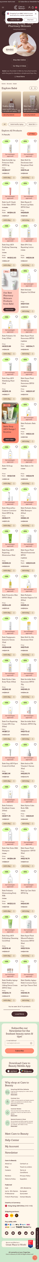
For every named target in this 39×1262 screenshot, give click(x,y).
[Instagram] (6, 1233)
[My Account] (29, 7)
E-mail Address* (12, 1040)
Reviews (8, 1176)
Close (35, 14)
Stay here (30, 20)
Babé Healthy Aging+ (17, 124)
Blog (6, 1167)
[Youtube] (32, 1233)
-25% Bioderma (25, 1188)
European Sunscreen (24, 1192)
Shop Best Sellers (19, 60)
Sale (6, 1188)
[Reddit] (26, 1233)
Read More (20, 77)
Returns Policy (10, 1179)
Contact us (24, 1164)
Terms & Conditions (24, 1171)
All (4, 124)
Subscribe (19, 1051)
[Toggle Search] (6, 7)
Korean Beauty (25, 1197)
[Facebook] (13, 1233)
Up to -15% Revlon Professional (11, 1192)
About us (8, 1164)
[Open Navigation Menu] (3, 7)
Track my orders (26, 1167)
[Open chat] (34, 1257)
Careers (8, 1170)
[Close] (37, 1229)
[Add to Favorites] (16, 141)
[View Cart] (33, 7)
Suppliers (23, 1179)
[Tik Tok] (19, 1233)
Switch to (15, 20)
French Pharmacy (11, 1197)
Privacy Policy (25, 1176)
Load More (19, 1014)
